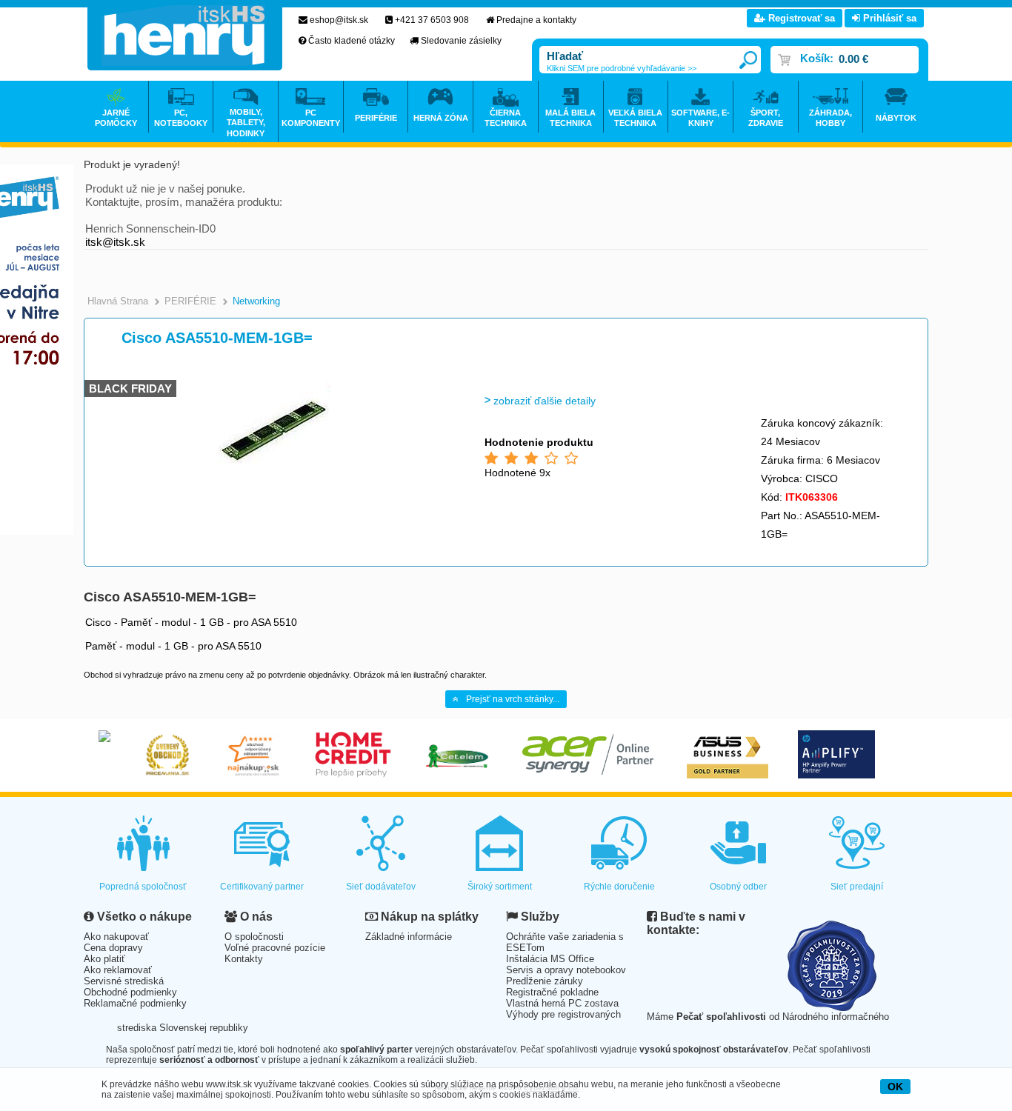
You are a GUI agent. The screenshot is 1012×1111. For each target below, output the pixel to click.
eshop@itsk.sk (339, 20)
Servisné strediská (124, 981)
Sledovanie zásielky (461, 41)
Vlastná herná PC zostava (562, 1003)
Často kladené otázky (351, 41)
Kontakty (243, 958)
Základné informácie (408, 936)
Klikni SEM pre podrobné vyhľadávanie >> (621, 68)
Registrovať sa (800, 18)
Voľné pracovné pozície (274, 947)
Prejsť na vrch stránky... (512, 699)
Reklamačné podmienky (135, 1003)
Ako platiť (104, 958)
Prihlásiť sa (888, 18)
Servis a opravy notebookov (566, 969)
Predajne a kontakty (536, 20)
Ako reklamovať (118, 969)
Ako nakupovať (116, 936)
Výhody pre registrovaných (563, 1014)
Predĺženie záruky (544, 981)
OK (895, 1086)
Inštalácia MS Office (550, 958)
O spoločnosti (254, 936)
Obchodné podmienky (130, 992)
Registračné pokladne (552, 992)
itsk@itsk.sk (115, 242)
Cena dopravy (113, 947)
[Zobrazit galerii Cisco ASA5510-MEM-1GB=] (274, 488)
